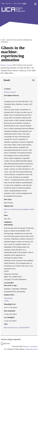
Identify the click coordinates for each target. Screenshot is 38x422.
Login (24, 3)
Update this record (31, 349)
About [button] (15, 3)
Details (7, 80)
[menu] (35, 4)
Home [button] (3, 3)
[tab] (19, 206)
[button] (2, 343)
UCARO (3, 40)
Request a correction (30, 346)
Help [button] (19, 3)
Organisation (8, 298)
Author (6, 301)
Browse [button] (8, 3)
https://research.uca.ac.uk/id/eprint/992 (17, 327)
